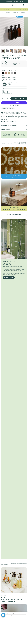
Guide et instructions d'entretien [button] (8, 125)
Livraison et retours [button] (5, 129)
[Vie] (13, 5)
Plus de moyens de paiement (14, 105)
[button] (26, 5)
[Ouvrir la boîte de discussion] (3, 615)
